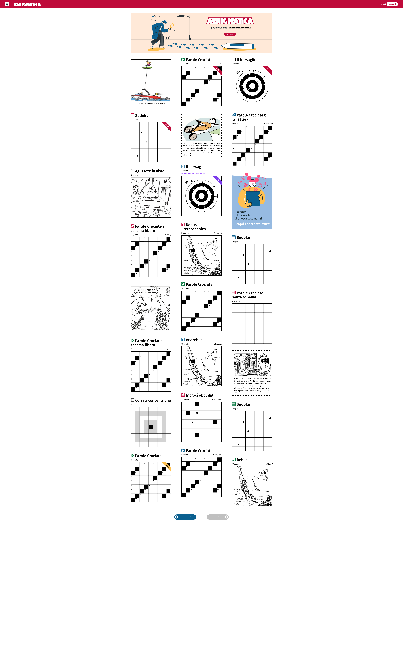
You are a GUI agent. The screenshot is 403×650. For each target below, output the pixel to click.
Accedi (383, 4)
